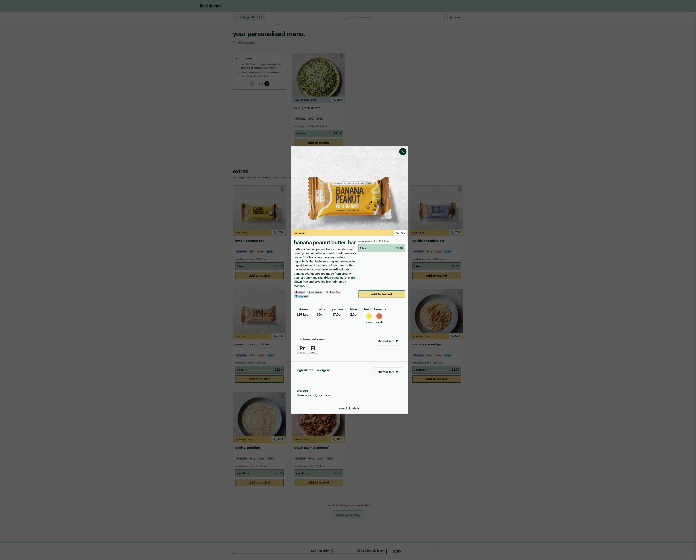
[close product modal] (403, 147)
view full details (349, 408)
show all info (386, 341)
